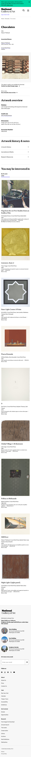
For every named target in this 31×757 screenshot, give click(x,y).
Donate (3, 712)
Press (2, 683)
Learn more (10, 5)
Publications (4, 742)
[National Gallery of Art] (15, 611)
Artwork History (6, 147)
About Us (3, 680)
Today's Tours (4, 699)
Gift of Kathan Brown (6, 115)
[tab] (5, 175)
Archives (3, 736)
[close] (29, 2)
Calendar (3, 696)
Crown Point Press (5, 48)
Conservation (4, 730)
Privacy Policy (4, 753)
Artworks (7, 18)
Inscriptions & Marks (7, 152)
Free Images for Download (7, 722)
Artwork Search (5, 724)
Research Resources (7, 157)
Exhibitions (4, 705)
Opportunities (4, 714)
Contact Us (4, 686)
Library (3, 733)
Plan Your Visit (4, 693)
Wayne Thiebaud (5, 43)
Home (2, 18)
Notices (2, 751)
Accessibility (4, 702)
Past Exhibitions (5, 739)
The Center (4, 727)
